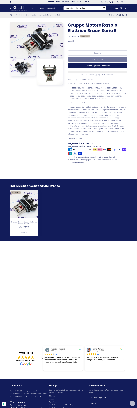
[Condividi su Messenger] (120, 15)
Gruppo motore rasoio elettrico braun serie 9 (43, 15)
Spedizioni (53, 402)
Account (52, 399)
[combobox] (85, 8)
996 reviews (30, 360)
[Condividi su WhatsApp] (123, 15)
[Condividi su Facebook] (117, 15)
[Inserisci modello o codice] (104, 8)
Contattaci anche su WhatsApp (61, 405)
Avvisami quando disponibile (98, 66)
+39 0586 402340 (19, 405)
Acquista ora (97, 59)
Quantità (71, 41)
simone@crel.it (19, 402)
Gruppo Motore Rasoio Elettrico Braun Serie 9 (24, 223)
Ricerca (52, 396)
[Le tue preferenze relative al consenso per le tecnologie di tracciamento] (4, 404)
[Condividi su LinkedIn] (126, 15)
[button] (125, 8)
